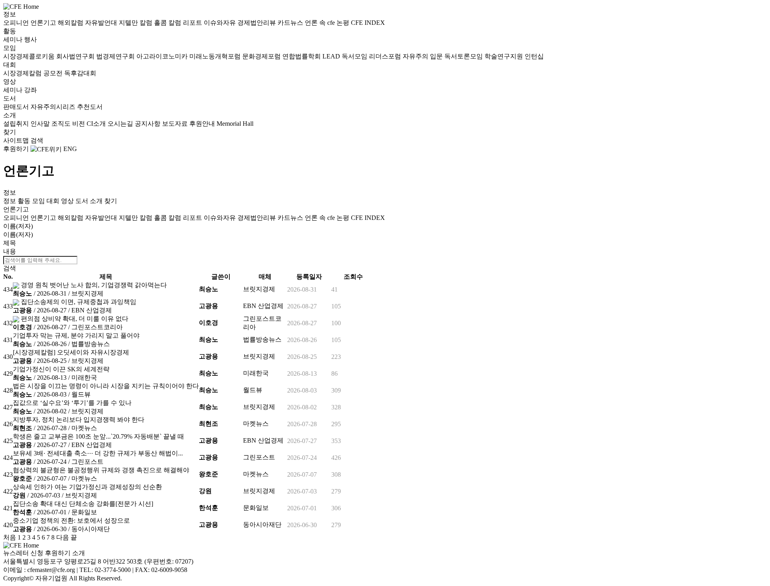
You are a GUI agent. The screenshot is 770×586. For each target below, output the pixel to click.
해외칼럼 (71, 22)
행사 (30, 39)
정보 (9, 14)
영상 (9, 81)
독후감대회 (80, 73)
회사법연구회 (76, 56)
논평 (343, 22)
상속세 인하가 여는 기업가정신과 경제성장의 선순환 (87, 486)
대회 (9, 64)
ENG (70, 148)
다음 (62, 537)
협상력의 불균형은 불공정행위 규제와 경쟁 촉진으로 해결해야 (101, 470)
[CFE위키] (46, 148)
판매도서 (16, 106)
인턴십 (534, 56)
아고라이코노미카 (162, 56)
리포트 (193, 22)
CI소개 (97, 123)
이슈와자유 (220, 22)
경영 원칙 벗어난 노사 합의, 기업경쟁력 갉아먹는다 (94, 285)
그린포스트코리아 (97, 327)
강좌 (30, 90)
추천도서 (90, 106)
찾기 (9, 132)
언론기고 (44, 22)
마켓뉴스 (84, 428)
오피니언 (16, 22)
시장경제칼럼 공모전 (33, 73)
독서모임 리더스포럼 (372, 56)
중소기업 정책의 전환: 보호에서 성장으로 (71, 520)
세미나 (13, 39)
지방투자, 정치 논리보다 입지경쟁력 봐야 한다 (78, 419)
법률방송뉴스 (90, 343)
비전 (79, 123)
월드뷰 (81, 394)
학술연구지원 (504, 56)
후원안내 (203, 123)
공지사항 (148, 123)
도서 (9, 98)
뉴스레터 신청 (23, 553)
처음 (9, 537)
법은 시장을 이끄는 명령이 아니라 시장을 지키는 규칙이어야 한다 (106, 386)
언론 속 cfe (320, 22)
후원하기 (16, 148)
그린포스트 (87, 461)
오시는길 (121, 123)
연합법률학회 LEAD (312, 56)
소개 (9, 115)
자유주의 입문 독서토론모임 (443, 56)
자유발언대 (102, 22)
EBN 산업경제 (91, 310)
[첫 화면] (21, 6)
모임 (9, 47)
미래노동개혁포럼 (215, 56)
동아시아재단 (90, 529)
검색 (36, 140)
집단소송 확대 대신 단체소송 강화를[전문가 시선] (83, 503)
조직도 (61, 123)
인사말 (40, 123)
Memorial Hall (235, 123)
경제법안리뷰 (257, 22)
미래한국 (84, 377)
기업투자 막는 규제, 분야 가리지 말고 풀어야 (76, 335)
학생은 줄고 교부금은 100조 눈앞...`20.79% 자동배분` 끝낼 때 (98, 436)
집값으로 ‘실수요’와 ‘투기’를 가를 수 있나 (72, 402)
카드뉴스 (291, 22)
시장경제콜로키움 (29, 56)
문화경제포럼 (262, 56)
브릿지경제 (87, 293)
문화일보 (84, 512)
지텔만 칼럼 (136, 22)
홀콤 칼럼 (168, 22)
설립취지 (16, 123)
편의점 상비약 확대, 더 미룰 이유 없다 (74, 318)
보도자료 (175, 123)
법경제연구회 (116, 56)
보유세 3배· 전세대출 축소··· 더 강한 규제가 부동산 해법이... (98, 453)
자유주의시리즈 (53, 106)
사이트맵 (16, 140)
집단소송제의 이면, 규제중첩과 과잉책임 (78, 301)
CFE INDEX (368, 22)
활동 (9, 31)
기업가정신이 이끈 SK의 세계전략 (61, 369)
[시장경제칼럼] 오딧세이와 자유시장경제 (71, 352)
